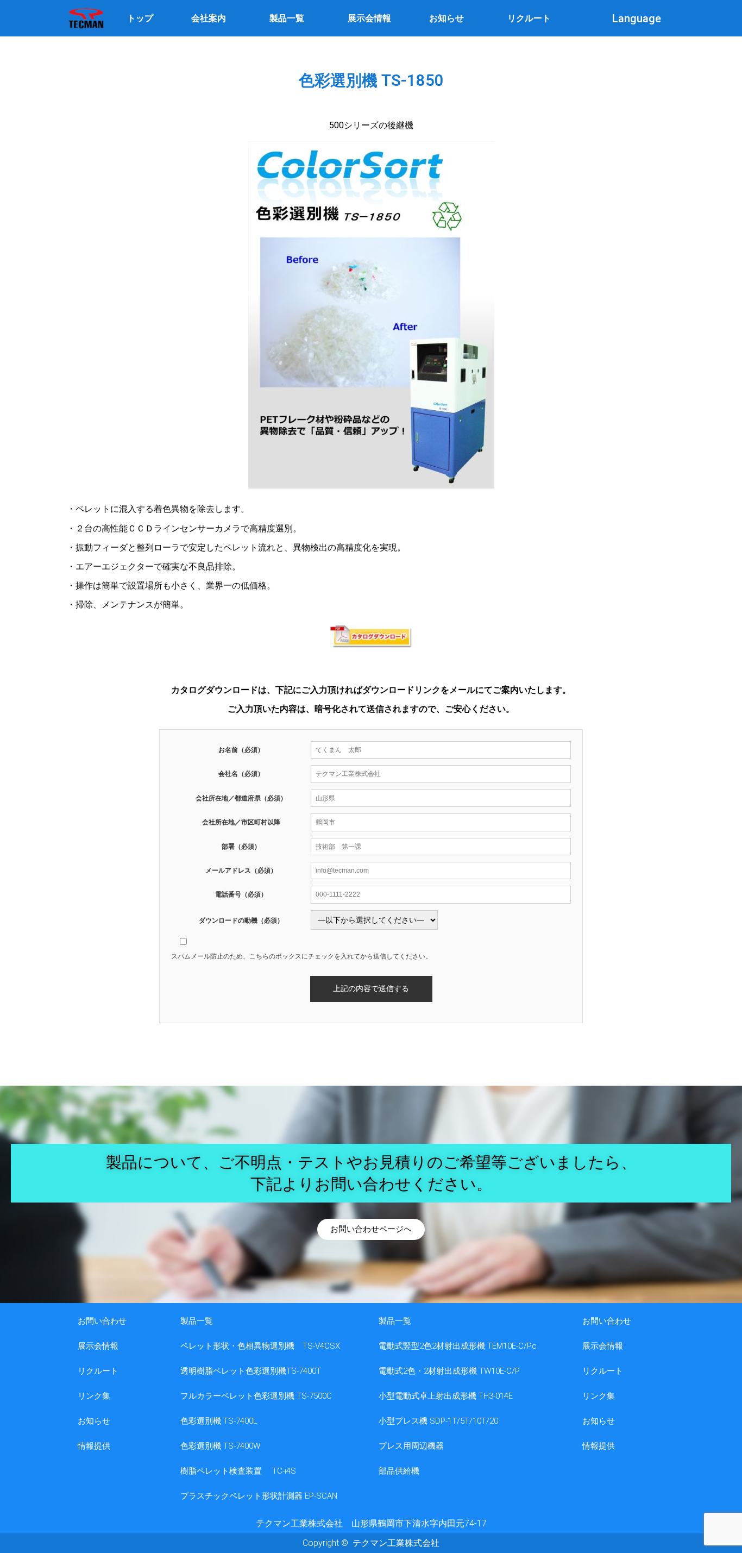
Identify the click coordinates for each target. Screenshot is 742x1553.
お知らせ (446, 18)
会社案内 (208, 18)
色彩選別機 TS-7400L (218, 1421)
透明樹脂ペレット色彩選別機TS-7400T (250, 1371)
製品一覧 (286, 18)
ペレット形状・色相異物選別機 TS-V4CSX (260, 1346)
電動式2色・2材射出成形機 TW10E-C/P (449, 1371)
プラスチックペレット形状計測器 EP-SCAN (258, 1496)
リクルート (529, 18)
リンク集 (94, 1396)
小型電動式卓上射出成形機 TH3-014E (446, 1396)
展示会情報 (369, 18)
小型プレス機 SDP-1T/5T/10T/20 (438, 1421)
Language (636, 18)
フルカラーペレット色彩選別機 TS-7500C (256, 1396)
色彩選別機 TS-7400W (220, 1446)
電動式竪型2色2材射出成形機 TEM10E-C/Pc (458, 1346)
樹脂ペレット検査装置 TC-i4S (238, 1471)
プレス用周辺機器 (411, 1446)
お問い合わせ (102, 1321)
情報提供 (94, 1446)
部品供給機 (399, 1471)
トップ (140, 18)
